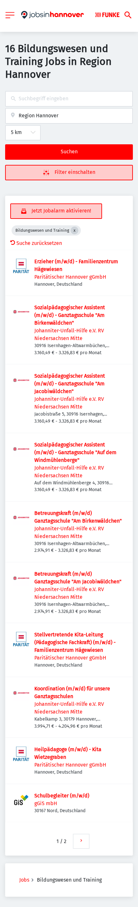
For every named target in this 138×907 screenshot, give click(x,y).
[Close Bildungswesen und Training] (74, 230)
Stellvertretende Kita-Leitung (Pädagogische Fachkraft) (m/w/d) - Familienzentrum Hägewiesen (75, 642)
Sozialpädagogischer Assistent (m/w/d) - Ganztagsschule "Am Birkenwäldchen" (69, 315)
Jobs (24, 880)
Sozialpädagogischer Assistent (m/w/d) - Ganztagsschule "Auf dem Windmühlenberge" (75, 452)
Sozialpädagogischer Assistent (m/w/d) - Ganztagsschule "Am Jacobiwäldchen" (69, 383)
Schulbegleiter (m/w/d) (61, 796)
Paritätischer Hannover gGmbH (70, 277)
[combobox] (69, 99)
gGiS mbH (45, 803)
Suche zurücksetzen (39, 243)
